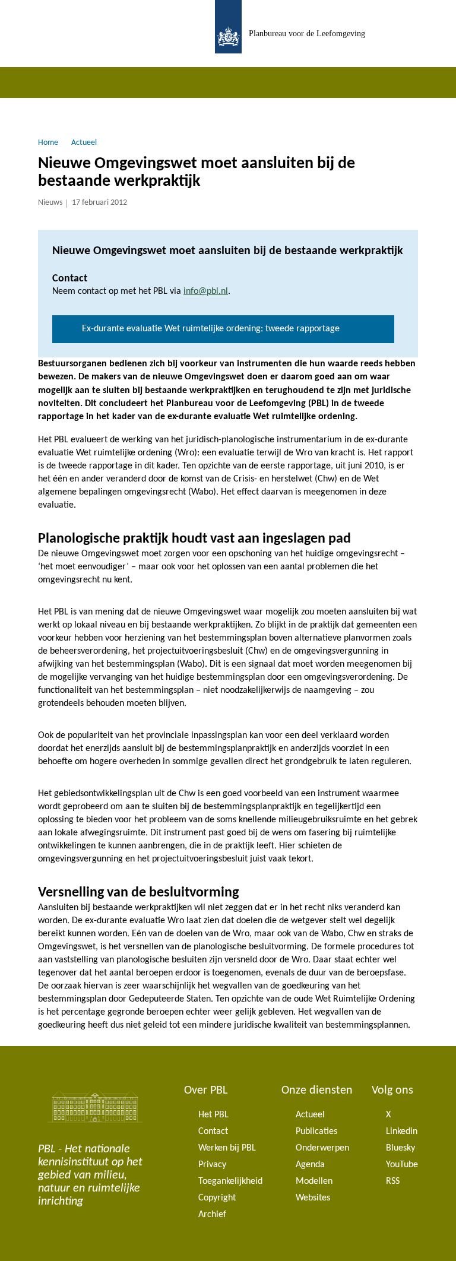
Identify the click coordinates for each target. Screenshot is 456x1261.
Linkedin (401, 1131)
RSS (393, 1181)
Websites (313, 1198)
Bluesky (400, 1148)
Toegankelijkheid (230, 1181)
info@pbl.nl (205, 291)
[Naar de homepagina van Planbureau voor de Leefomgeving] (228, 33)
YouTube (402, 1165)
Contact (213, 1131)
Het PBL (213, 1115)
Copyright (217, 1198)
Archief (212, 1214)
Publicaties (316, 1131)
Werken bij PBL (227, 1148)
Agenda (310, 1165)
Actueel (310, 1115)
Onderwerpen (322, 1148)
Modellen (314, 1181)
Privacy (212, 1165)
